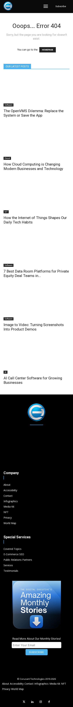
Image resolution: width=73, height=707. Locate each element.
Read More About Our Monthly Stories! (36, 638)
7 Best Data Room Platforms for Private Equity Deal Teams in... (36, 273)
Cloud (7, 158)
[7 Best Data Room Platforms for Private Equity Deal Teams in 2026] (36, 250)
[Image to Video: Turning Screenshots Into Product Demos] (36, 304)
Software (8, 105)
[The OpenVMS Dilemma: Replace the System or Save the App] (36, 90)
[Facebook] (49, 702)
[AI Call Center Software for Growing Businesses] (36, 357)
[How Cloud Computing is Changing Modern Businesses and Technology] (36, 143)
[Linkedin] (32, 702)
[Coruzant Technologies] (8, 6)
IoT (6, 211)
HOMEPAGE (47, 50)
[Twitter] (24, 702)
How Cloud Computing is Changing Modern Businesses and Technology (33, 166)
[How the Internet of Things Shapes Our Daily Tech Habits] (36, 197)
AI (5, 372)
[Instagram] (40, 702)
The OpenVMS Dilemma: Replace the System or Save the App (34, 113)
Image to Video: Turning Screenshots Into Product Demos (34, 327)
